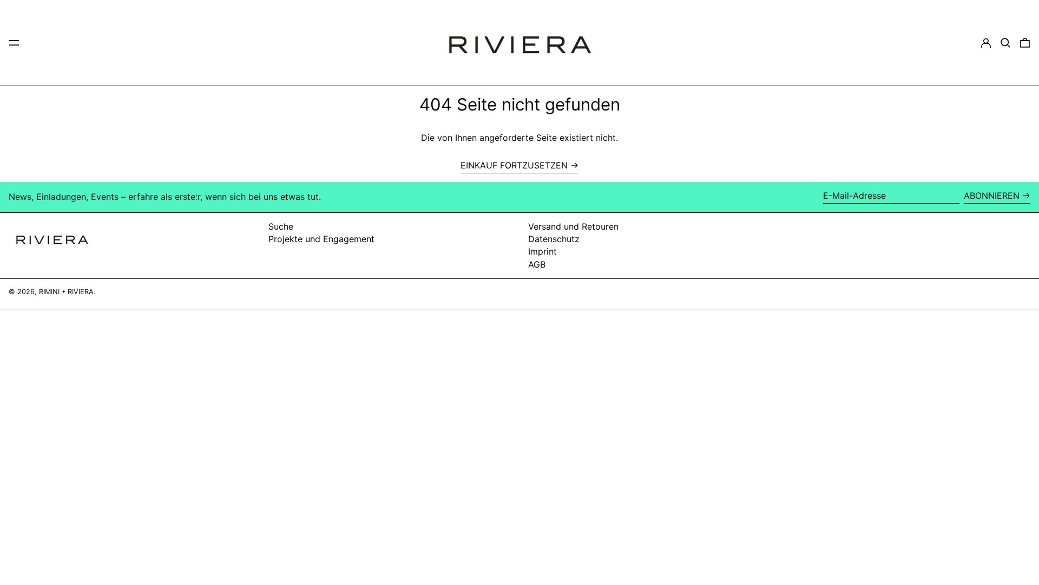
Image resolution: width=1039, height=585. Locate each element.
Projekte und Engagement (321, 238)
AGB (536, 264)
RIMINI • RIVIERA (66, 292)
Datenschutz (554, 238)
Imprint (542, 251)
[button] (1005, 43)
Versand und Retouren (573, 226)
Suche (280, 226)
